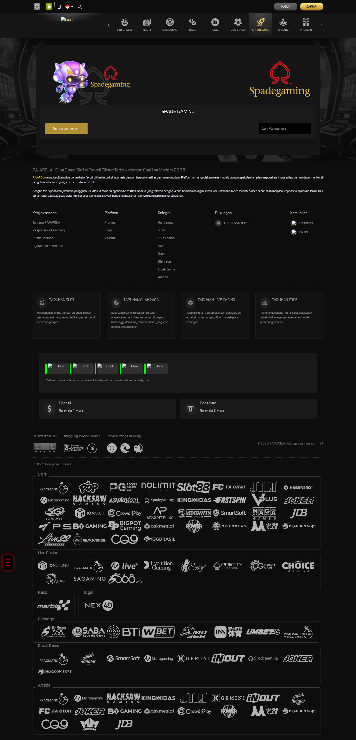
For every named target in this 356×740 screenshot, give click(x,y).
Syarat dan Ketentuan (48, 246)
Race (192, 30)
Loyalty (110, 230)
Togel (215, 30)
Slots (147, 30)
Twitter (303, 232)
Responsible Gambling (49, 230)
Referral (110, 238)
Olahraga (238, 30)
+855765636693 (237, 223)
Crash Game (260, 30)
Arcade (283, 30)
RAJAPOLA (39, 177)
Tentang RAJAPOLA (46, 222)
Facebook (306, 223)
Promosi (306, 30)
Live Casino (169, 30)
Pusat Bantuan (43, 238)
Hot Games (124, 30)
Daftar (311, 6)
